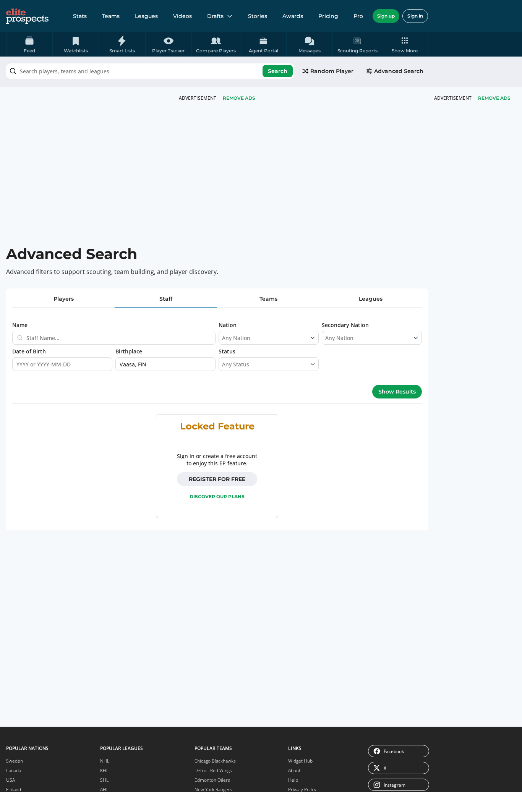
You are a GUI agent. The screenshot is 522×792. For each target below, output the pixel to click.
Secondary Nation (345, 325)
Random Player (331, 71)
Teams (111, 16)
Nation (228, 325)
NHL (104, 761)
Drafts (215, 16)
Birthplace (128, 351)
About (294, 770)
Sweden (14, 761)
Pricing (328, 16)
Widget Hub (300, 761)
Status (227, 351)
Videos (182, 16)
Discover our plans (217, 496)
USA (10, 780)
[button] (405, 44)
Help (293, 780)
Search (277, 71)
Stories (257, 16)
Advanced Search (398, 71)
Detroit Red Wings (213, 770)
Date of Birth (29, 351)
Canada (13, 770)
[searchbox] (150, 71)
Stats (80, 16)
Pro (358, 16)
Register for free (217, 479)
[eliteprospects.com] (27, 16)
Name (20, 325)
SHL (104, 780)
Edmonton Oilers (212, 780)
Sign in (415, 16)
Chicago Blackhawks (215, 761)
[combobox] (150, 71)
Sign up (386, 16)
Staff (165, 298)
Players (63, 298)
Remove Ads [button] (494, 98)
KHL (104, 770)
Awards (292, 16)
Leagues (146, 16)
